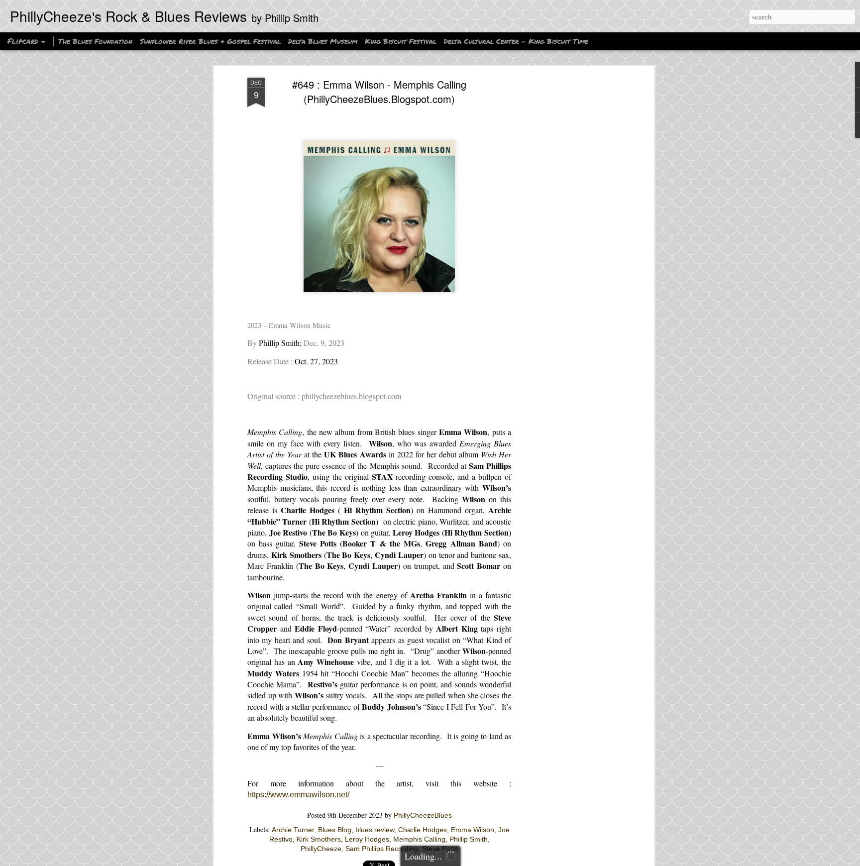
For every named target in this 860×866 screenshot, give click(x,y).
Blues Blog (334, 830)
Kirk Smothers (319, 839)
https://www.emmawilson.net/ (298, 794)
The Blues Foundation (95, 41)
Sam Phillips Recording (381, 849)
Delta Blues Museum (322, 41)
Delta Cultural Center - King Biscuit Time (516, 41)
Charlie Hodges (422, 830)
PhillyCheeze (321, 849)
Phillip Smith (468, 839)
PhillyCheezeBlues (423, 815)
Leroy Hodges (367, 839)
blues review (374, 830)
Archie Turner (293, 830)
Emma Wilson (472, 830)
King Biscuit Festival (402, 41)
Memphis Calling (419, 839)
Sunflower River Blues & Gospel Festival (210, 41)
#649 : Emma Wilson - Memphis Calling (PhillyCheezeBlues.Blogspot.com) (379, 91)
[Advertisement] (566, 234)
